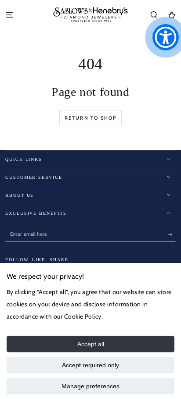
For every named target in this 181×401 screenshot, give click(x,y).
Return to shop (91, 118)
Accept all (90, 344)
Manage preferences (90, 386)
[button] (154, 15)
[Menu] (9, 15)
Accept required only (90, 365)
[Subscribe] (172, 234)
